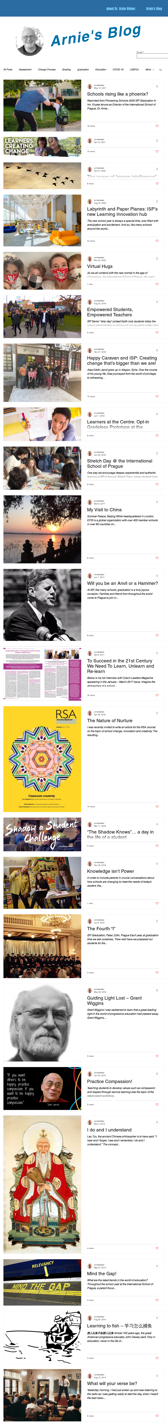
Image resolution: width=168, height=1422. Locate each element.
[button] (160, 70)
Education (100, 69)
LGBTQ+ (134, 69)
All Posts (7, 69)
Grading (66, 69)
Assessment (25, 69)
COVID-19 (118, 69)
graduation (83, 69)
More (148, 69)
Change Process (46, 69)
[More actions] (158, 86)
